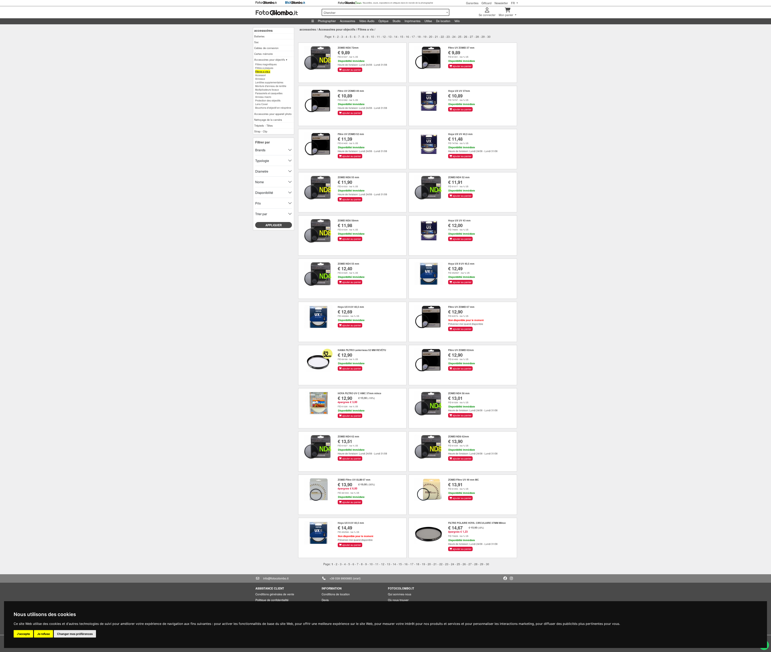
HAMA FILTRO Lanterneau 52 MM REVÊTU (362, 350)
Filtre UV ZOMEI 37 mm (461, 47)
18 (419, 37)
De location (443, 21)
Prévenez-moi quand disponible (465, 323)
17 (413, 37)
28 (477, 37)
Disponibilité (264, 192)
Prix (258, 203)
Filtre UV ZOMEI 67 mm (461, 307)
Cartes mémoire (263, 54)
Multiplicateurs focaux (267, 89)
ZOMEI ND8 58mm (348, 220)
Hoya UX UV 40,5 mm (460, 134)
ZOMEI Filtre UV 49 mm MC (463, 479)
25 (459, 37)
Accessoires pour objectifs (336, 29)
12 (384, 37)
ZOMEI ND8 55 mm (348, 177)
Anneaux (260, 78)
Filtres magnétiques (266, 64)
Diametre (261, 171)
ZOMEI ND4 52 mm (459, 177)
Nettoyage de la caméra (268, 120)
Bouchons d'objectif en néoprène (273, 107)
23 (448, 37)
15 (401, 37)
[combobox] (385, 12)
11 (378, 37)
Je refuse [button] (43, 634)
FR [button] (513, 3)
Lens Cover (261, 104)
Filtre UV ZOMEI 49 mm (351, 91)
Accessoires (347, 21)
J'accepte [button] (23, 634)
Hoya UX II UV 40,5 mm (461, 263)
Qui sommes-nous (399, 594)
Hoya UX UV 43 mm (459, 220)
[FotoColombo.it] (286, 12)
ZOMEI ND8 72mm (348, 47)
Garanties (472, 3)
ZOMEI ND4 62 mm (348, 436)
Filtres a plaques (264, 68)
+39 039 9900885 (340, 578)
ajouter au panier (351, 69)
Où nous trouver (398, 600)
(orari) (357, 578)
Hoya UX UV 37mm (459, 91)
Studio (397, 21)
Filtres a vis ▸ (262, 71)
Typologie (262, 160)
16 (407, 37)
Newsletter (501, 3)
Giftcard (486, 3)
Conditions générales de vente (274, 594)
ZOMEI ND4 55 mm (348, 263)
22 (442, 37)
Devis (325, 600)
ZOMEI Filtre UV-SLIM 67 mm (354, 479)
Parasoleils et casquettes (268, 93)
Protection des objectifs (267, 100)
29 (483, 37)
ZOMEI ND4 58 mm (459, 393)
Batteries (259, 36)
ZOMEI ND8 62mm (458, 436)
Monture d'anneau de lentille (270, 86)
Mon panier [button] (506, 15)
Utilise (428, 21)
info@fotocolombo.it (276, 578)
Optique (383, 21)
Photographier (327, 21)
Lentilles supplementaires (269, 82)
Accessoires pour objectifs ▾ (270, 59)
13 (390, 37)
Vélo (457, 21)
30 (489, 37)
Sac (256, 42)
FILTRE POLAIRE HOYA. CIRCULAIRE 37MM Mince (477, 523)
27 (471, 37)
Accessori (260, 75)
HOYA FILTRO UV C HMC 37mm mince (359, 393)
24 (454, 37)
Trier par (261, 214)
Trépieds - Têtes (263, 125)
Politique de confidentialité (272, 600)
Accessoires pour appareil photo (273, 114)
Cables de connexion (266, 48)
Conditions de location (336, 594)
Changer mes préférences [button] (75, 634)
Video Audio (366, 21)
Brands (260, 150)
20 (430, 37)
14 (395, 37)
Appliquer (273, 225)
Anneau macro (263, 96)
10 (372, 37)
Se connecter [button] (487, 15)
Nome (259, 182)
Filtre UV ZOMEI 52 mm (351, 134)
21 (436, 37)
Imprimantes (412, 21)
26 (465, 37)
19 (424, 37)
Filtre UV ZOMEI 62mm (461, 350)
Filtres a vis (366, 29)
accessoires (263, 30)
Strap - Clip (260, 131)
